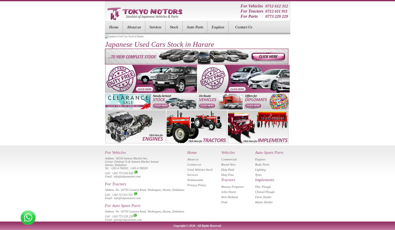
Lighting (260, 169)
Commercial (229, 159)
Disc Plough (263, 186)
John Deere (228, 192)
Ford (224, 202)
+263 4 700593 (139, 168)
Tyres (258, 174)
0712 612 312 (276, 6)
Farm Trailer (263, 197)
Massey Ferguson (232, 186)
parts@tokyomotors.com (128, 219)
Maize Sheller (264, 202)
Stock (174, 27)
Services (155, 27)
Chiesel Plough (265, 192)
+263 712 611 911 (122, 194)
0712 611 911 (276, 11)
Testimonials (195, 180)
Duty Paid (227, 169)
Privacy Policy (196, 185)
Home (113, 27)
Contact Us (243, 27)
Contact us (194, 164)
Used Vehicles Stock (200, 169)
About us (134, 27)
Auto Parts (195, 27)
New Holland (229, 197)
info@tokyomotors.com (127, 176)
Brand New (228, 164)
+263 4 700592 (119, 168)
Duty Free (227, 174)
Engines (217, 27)
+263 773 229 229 (122, 216)
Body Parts (262, 164)
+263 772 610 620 (122, 173)
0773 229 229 (276, 16)
